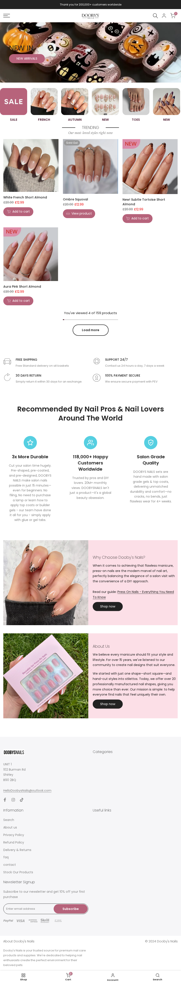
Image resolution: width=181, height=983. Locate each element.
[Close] (149, 471)
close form (90, 499)
